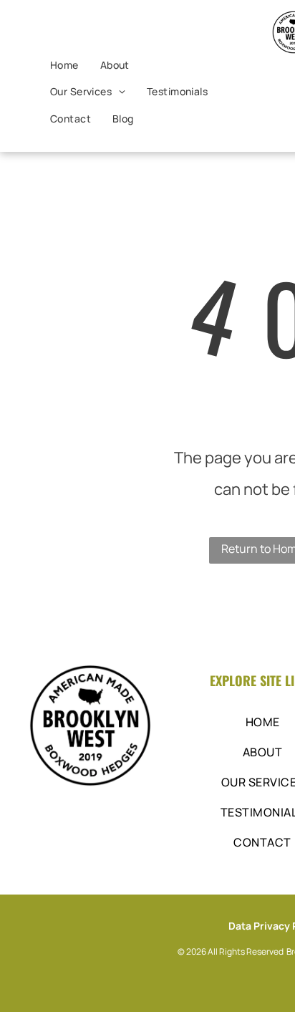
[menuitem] (64, 65)
